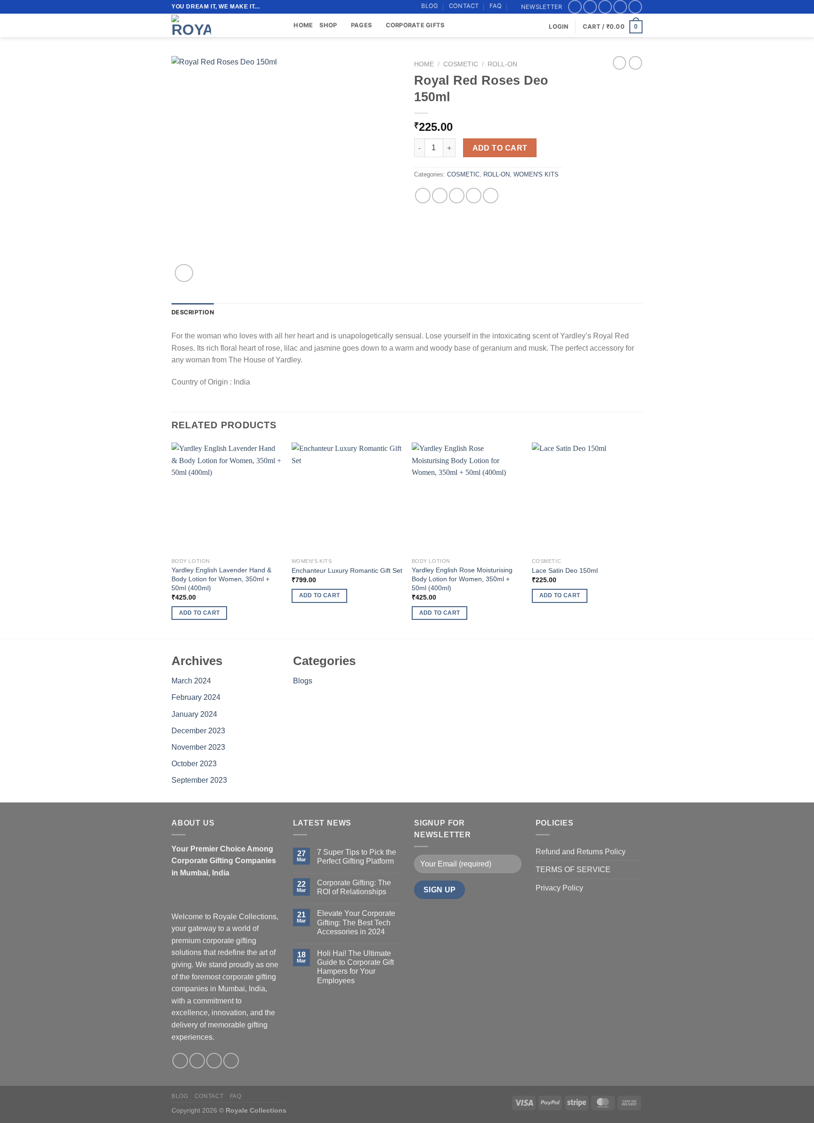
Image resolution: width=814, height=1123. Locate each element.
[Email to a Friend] (456, 195)
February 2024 (195, 697)
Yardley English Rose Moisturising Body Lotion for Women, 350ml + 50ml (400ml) (462, 578)
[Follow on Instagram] (590, 7)
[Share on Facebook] (423, 195)
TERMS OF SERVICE (573, 870)
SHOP (328, 25)
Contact (464, 5)
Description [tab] (192, 312)
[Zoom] (184, 273)
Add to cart (500, 148)
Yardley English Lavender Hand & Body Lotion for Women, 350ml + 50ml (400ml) (221, 578)
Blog (429, 5)
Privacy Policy (559, 888)
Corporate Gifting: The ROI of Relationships (354, 887)
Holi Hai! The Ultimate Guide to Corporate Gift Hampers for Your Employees (355, 967)
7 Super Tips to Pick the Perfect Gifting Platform (356, 856)
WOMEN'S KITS (536, 174)
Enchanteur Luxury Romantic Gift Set (347, 570)
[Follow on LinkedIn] (635, 7)
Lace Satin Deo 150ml (565, 570)
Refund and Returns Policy (581, 852)
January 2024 (194, 714)
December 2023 (198, 731)
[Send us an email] (620, 7)
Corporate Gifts (415, 25)
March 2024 (191, 681)
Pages (361, 25)
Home (303, 25)
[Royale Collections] (218, 25)
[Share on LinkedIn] (490, 195)
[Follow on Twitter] (605, 7)
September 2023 (199, 780)
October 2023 (194, 764)
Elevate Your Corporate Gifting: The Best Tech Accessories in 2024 (356, 922)
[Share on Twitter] (440, 195)
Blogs (302, 681)
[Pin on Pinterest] (473, 195)
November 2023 (198, 747)
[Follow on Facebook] (575, 7)
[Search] (283, 25)
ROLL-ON (502, 64)
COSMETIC (460, 64)
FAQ (495, 5)
